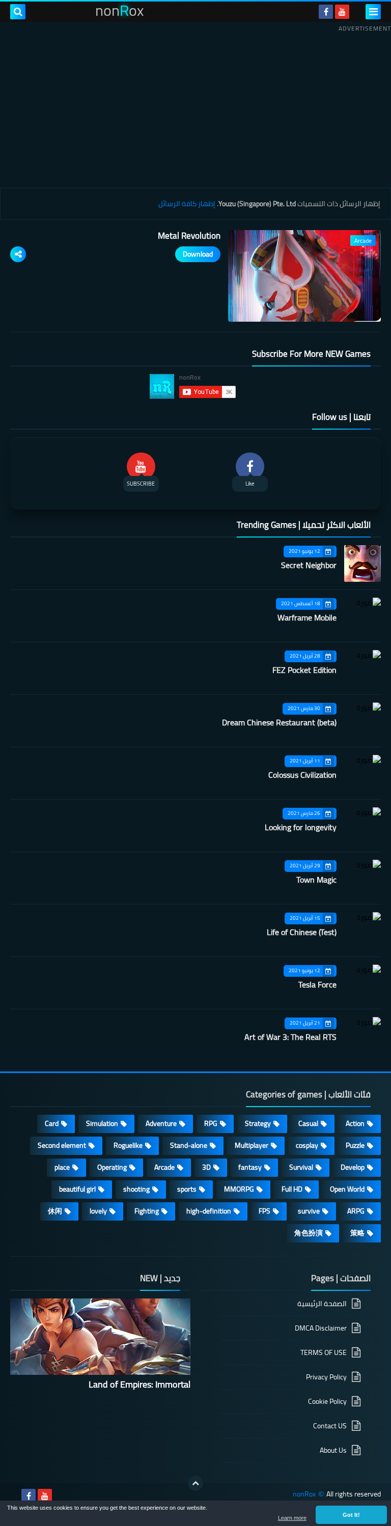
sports (187, 1189)
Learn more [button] (292, 1518)
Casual (308, 1123)
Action (355, 1123)
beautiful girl (77, 1189)
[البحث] (17, 11)
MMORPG (239, 1189)
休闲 (55, 1211)
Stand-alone (188, 1145)
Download (198, 254)
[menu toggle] (373, 11)
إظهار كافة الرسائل (186, 203)
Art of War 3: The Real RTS (290, 1036)
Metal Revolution (189, 236)
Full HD (292, 1189)
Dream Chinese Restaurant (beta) (279, 722)
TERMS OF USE (323, 1352)
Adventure (161, 1123)
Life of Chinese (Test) (302, 932)
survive (309, 1211)
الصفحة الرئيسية (322, 1304)
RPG (210, 1123)
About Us (333, 1450)
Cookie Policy (327, 1401)
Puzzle (355, 1145)
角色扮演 (308, 1232)
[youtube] (342, 12)
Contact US (330, 1425)
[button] (351, 1515)
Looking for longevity (301, 827)
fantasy (250, 1167)
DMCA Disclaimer (321, 1328)
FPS (264, 1211)
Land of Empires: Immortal (139, 1384)
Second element (62, 1145)
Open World (347, 1189)
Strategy (258, 1123)
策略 (357, 1232)
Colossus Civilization (302, 774)
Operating (112, 1167)
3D (206, 1167)
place (62, 1167)
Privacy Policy (326, 1376)
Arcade (164, 1167)
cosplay (307, 1145)
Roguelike (128, 1145)
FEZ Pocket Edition (304, 669)
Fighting (146, 1211)
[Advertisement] (195, 106)
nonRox (304, 1494)
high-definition (208, 1211)
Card (52, 1123)
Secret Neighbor (309, 565)
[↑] (195, 1483)
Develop (353, 1167)
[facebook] (326, 12)
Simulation (102, 1123)
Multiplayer (251, 1145)
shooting (136, 1189)
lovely (98, 1211)
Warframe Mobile (307, 617)
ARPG (356, 1211)
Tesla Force (317, 984)
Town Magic (316, 879)
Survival (301, 1167)
